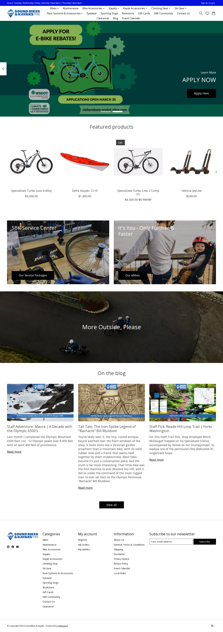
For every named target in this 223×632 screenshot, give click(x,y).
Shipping (118, 549)
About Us (119, 539)
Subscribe (204, 541)
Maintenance (71, 8)
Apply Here (201, 93)
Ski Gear (47, 568)
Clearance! (103, 18)
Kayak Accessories (52, 558)
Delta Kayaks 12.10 (85, 191)
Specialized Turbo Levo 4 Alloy (31, 191)
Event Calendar (131, 18)
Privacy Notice (121, 558)
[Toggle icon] (201, 13)
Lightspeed (62, 625)
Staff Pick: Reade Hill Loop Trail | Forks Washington (180, 428)
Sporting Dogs (109, 13)
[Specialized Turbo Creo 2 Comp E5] (138, 161)
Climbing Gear (50, 563)
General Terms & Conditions (129, 544)
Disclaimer (119, 554)
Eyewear (92, 13)
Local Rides (120, 573)
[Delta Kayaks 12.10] (84, 161)
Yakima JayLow (191, 191)
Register (82, 539)
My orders (83, 544)
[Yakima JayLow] (191, 161)
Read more (14, 452)
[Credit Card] (212, 626)
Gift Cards (144, 13)
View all (111, 505)
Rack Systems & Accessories (58, 573)
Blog (115, 18)
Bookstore (128, 13)
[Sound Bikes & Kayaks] (23, 13)
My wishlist (84, 549)
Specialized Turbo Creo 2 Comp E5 (138, 192)
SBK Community (163, 13)
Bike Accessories (52, 549)
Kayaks (46, 554)
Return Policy (121, 563)
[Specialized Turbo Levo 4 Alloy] (31, 161)
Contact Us (183, 13)
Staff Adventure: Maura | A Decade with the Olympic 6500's (39, 428)
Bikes (45, 539)
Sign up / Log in (208, 3)
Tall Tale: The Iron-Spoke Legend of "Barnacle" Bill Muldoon (107, 428)
